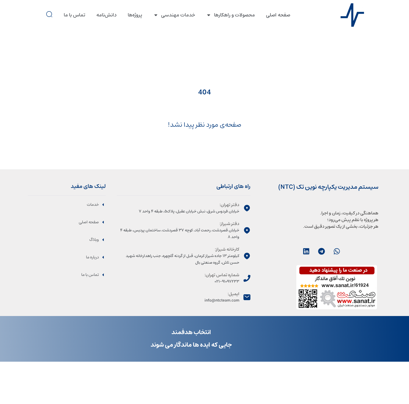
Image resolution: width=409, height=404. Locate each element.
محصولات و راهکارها (234, 15)
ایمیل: (233, 294)
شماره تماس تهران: (221, 275)
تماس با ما (74, 15)
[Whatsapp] (337, 251)
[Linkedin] (306, 251)
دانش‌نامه (106, 15)
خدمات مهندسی (178, 15)
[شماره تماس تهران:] (246, 278)
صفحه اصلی (278, 15)
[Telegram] (321, 251)
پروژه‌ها (135, 15)
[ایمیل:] (246, 297)
